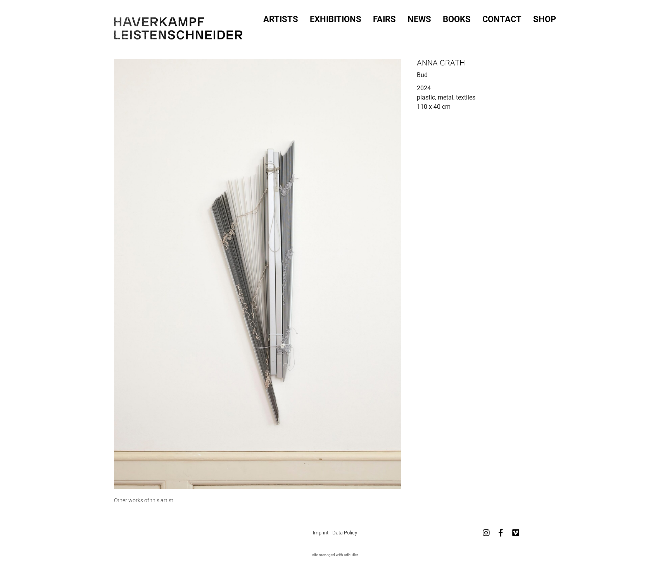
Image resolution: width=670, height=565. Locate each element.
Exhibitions (335, 19)
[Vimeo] (515, 532)
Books (457, 19)
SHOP (544, 19)
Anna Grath (441, 62)
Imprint (320, 533)
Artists (280, 19)
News (419, 19)
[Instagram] (486, 532)
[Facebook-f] (501, 532)
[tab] (143, 500)
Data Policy (344, 533)
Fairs (384, 19)
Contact (501, 19)
